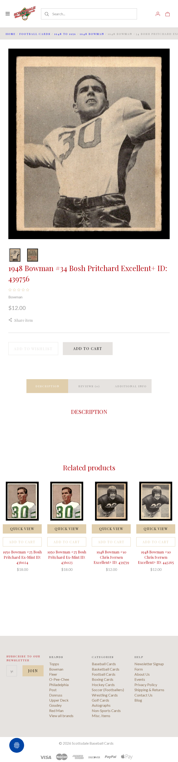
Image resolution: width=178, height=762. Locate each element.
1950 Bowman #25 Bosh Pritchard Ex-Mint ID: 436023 (66, 557)
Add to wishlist (33, 348)
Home (11, 34)
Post (53, 689)
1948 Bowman (92, 34)
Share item (23, 320)
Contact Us (143, 695)
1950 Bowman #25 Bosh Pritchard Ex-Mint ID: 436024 (22, 557)
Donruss (55, 695)
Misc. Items (101, 715)
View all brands (61, 715)
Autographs (101, 705)
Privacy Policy (145, 684)
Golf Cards (100, 700)
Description (47, 386)
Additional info (131, 386)
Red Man (56, 710)
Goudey (55, 705)
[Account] (158, 13)
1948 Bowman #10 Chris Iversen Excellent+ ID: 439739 (111, 557)
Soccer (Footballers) (108, 689)
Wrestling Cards (105, 695)
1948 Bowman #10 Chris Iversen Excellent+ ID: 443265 (156, 557)
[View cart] (167, 13)
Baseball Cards (104, 664)
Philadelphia (59, 684)
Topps (54, 664)
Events (139, 679)
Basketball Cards (105, 669)
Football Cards (35, 34)
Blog (138, 700)
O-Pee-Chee (59, 679)
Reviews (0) (89, 386)
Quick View (22, 529)
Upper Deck (59, 700)
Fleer (53, 674)
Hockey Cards (103, 684)
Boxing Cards (102, 679)
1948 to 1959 (65, 34)
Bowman (15, 297)
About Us (142, 674)
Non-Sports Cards (106, 710)
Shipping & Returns (149, 689)
